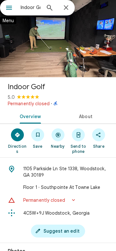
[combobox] (31, 7)
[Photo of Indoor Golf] (58, 38)
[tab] (29, 116)
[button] (58, 200)
